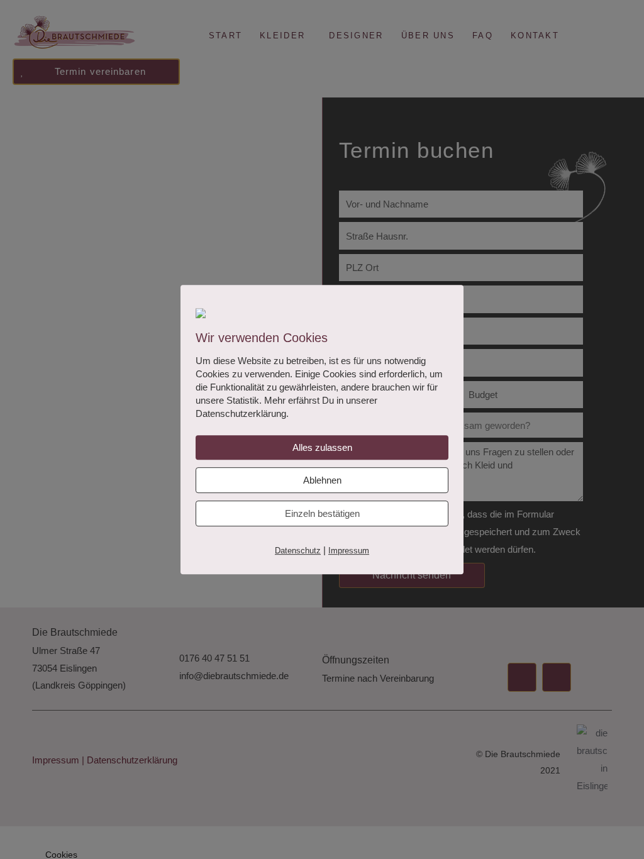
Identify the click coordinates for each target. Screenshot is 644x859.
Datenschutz (298, 550)
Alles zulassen (322, 447)
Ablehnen (322, 480)
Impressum (348, 550)
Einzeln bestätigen (322, 513)
